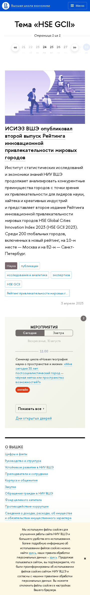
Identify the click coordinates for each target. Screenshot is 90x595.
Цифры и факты (16, 454)
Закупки (10, 487)
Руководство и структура (23, 461)
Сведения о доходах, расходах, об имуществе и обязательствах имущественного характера (38, 515)
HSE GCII (13, 284)
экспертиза (61, 275)
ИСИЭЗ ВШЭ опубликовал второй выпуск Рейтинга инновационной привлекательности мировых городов (41, 143)
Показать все (30, 408)
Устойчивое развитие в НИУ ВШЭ (29, 467)
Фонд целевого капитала (23, 500)
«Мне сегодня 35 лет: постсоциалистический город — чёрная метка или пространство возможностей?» (44, 373)
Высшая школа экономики (30, 5)
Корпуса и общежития (21, 480)
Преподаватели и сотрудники (26, 474)
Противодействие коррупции (26, 506)
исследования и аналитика (27, 275)
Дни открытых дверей (34, 418)
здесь (32, 553)
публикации (29, 266)
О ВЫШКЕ (14, 447)
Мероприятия (44, 327)
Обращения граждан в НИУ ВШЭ (29, 493)
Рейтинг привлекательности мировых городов (38, 293)
